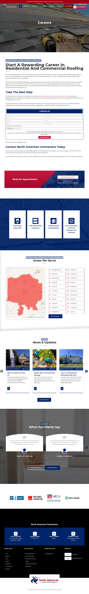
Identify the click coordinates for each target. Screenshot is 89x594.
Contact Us (8, 563)
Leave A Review (52, 467)
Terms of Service (57, 131)
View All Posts (43, 399)
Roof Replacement (30, 553)
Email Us (54, 538)
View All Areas (55, 316)
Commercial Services (31, 558)
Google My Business (77, 558)
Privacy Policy (49, 131)
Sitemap (7, 569)
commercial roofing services (60, 96)
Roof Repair (28, 566)
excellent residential (43, 96)
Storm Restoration (30, 556)
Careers (7, 561)
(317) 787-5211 (81, 7)
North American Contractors (13, 368)
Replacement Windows (31, 563)
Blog (6, 558)
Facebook (74, 554)
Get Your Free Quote (67, 177)
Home (41, 29)
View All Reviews (36, 467)
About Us (7, 556)
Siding (27, 561)
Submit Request (44, 137)
